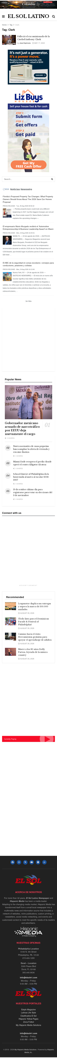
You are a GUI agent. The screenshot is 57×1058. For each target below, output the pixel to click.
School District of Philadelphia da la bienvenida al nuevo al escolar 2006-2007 (31, 477)
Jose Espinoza (25, 43)
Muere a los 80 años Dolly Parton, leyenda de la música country (32, 652)
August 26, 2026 (27, 613)
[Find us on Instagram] (19, 862)
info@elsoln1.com (28, 977)
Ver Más (28, 301)
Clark (17, 25)
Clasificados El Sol (28, 1015)
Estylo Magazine (28, 1009)
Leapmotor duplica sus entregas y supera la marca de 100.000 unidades (34, 606)
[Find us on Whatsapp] (44, 862)
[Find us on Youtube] (31, 862)
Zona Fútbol (28, 1021)
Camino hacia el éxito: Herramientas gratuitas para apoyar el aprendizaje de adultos (35, 637)
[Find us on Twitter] (25, 862)
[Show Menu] (3, 16)
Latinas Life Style (28, 1012)
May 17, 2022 (39, 43)
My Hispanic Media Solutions (28, 1025)
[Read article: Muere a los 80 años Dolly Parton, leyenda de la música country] (10, 652)
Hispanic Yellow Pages (28, 1018)
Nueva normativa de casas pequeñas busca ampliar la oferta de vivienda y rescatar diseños (31, 449)
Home (4, 25)
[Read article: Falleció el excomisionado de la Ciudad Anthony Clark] (9, 40)
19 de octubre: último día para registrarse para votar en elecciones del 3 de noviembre (32, 492)
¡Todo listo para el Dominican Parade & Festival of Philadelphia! (33, 621)
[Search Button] (53, 16)
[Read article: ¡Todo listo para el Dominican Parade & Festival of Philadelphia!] (10, 621)
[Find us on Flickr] (38, 862)
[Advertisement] (28, 339)
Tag (11, 25)
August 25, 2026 (27, 658)
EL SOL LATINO (28, 16)
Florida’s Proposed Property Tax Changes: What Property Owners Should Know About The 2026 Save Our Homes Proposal (28, 199)
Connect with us (11, 513)
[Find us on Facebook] (12, 862)
